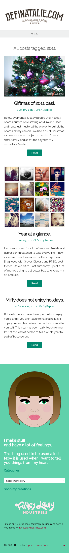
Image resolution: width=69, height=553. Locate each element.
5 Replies (47, 109)
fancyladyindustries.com (32, 527)
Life (38, 109)
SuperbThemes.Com (37, 545)
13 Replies (47, 240)
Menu (34, 34)
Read (34, 152)
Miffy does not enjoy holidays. (35, 300)
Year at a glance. (34, 234)
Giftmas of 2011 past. (34, 103)
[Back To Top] (64, 545)
